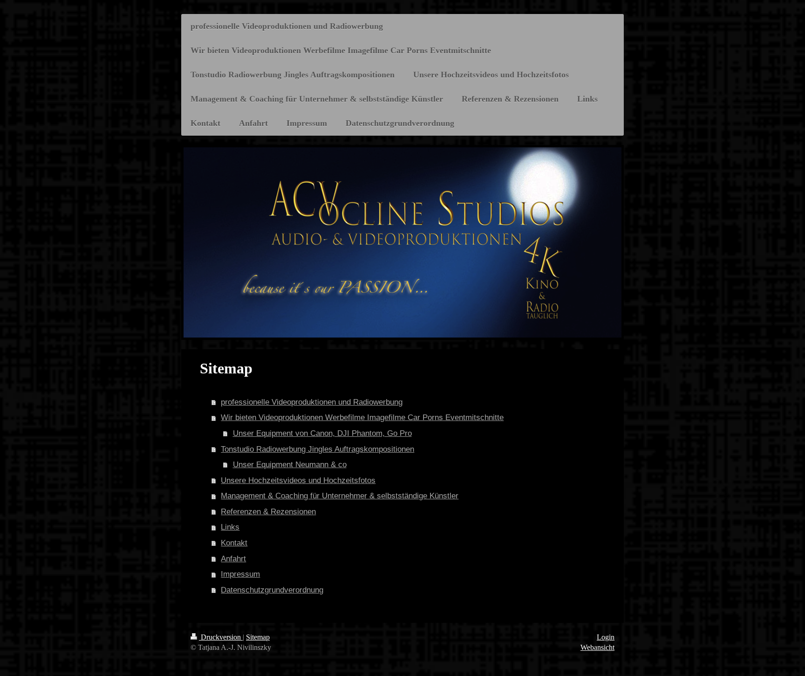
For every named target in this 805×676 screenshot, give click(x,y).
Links (230, 527)
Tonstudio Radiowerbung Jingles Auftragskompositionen (317, 449)
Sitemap (258, 637)
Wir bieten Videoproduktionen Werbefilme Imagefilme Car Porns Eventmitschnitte (362, 417)
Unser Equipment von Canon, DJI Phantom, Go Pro (322, 433)
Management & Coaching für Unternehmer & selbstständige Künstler (339, 495)
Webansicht (597, 647)
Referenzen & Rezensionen (268, 511)
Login (605, 637)
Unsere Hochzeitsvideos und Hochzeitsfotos (298, 480)
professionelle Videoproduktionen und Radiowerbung (311, 402)
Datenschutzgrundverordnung (272, 590)
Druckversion (221, 637)
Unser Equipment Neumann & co (290, 464)
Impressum (240, 574)
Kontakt (234, 542)
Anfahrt (233, 558)
